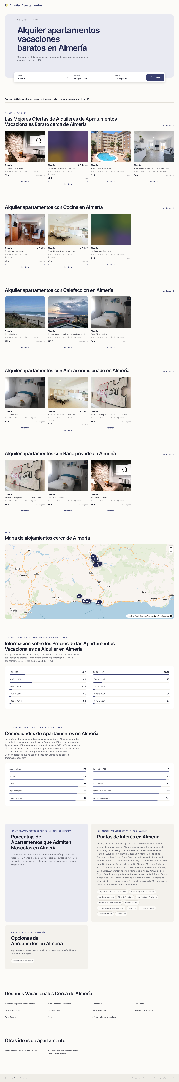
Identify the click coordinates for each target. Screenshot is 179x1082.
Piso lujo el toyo (11, 334)
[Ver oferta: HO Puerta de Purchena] (111, 229)
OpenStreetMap (163, 616)
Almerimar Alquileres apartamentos (20, 1003)
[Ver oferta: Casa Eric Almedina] (111, 312)
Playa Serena (10, 1017)
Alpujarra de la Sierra (144, 1010)
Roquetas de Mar (98, 1010)
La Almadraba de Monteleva (103, 1017)
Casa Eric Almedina (99, 334)
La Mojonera (96, 1003)
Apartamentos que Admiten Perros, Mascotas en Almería (63, 1052)
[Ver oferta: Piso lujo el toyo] (25, 312)
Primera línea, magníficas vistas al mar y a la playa (69, 334)
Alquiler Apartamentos (25, 5)
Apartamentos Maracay (101, 168)
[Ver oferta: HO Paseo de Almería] (25, 146)
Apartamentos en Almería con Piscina (21, 1051)
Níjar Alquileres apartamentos (61, 1003)
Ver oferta (25, 181)
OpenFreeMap (132, 616)
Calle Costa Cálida (12, 1010)
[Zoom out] (171, 551)
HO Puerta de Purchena (101, 251)
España (26, 20)
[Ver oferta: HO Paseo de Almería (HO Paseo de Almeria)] (68, 146)
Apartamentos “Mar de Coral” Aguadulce (151, 168)
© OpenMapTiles (144, 616)
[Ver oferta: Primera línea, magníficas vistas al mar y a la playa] (68, 312)
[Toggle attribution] (171, 616)
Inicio (19, 20)
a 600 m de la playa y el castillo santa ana (109, 414)
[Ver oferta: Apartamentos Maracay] (111, 146)
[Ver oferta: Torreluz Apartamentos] (25, 229)
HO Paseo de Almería (14, 168)
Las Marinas (140, 1003)
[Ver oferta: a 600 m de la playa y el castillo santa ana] (111, 392)
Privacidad (136, 1078)
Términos (146, 1078)
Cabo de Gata (54, 1010)
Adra (50, 1017)
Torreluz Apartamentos (14, 251)
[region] (89, 581)
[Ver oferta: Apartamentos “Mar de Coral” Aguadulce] (154, 146)
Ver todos (168, 125)
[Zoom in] (171, 547)
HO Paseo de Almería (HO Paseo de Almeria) (67, 168)
